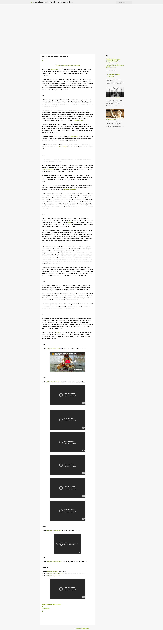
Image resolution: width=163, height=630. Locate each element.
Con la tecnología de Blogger (82, 628)
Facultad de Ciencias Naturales (112, 61)
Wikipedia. (54, 348)
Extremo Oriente (54, 69)
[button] (42, 61)
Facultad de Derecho (110, 58)
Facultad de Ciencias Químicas (112, 60)
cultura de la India (78, 120)
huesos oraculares (48, 169)
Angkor (58, 332)
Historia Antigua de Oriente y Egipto (51, 604)
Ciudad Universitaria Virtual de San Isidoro (53, 2)
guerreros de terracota (70, 189)
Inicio (107, 56)
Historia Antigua (45, 608)
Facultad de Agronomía (111, 62)
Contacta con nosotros (111, 67)
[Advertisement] (81, 44)
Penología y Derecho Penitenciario (113, 97)
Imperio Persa (74, 136)
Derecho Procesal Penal (111, 119)
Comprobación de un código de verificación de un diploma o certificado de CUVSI (115, 65)
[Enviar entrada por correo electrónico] (42, 606)
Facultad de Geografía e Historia (113, 59)
